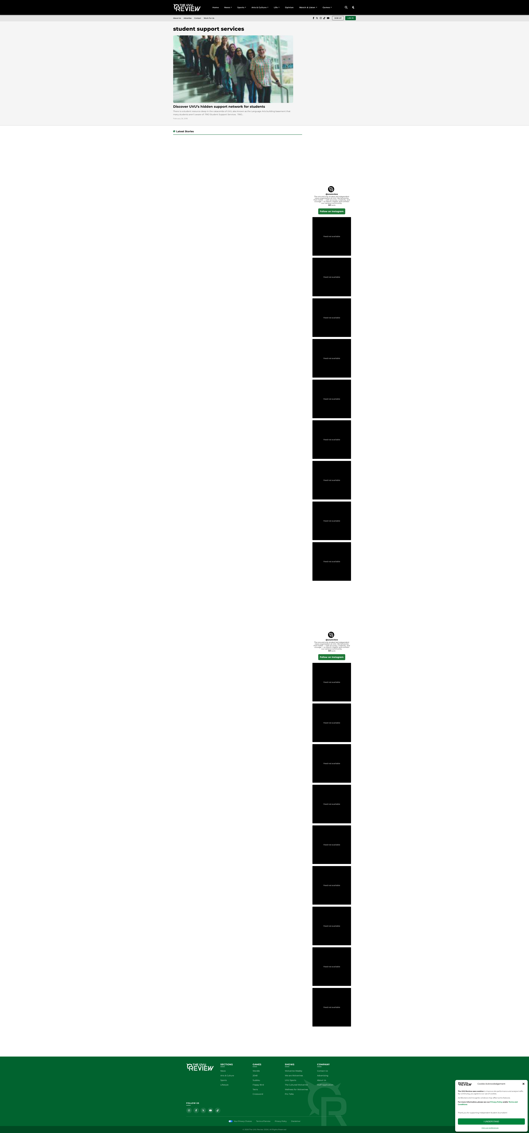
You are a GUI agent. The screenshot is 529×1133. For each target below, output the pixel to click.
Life (276, 7)
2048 (255, 1075)
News (227, 7)
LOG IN (350, 18)
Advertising (322, 1075)
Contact (197, 18)
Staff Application (325, 1085)
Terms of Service (263, 1121)
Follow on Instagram (332, 211)
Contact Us (322, 1071)
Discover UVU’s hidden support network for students (219, 107)
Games (326, 7)
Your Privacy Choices (243, 1121)
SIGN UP (338, 18)
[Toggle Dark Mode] (353, 7)
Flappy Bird (258, 1085)
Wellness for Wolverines (296, 1089)
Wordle (256, 1071)
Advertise (187, 18)
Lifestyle (224, 1085)
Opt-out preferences (490, 1128)
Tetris (255, 1089)
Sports (240, 7)
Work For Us (209, 18)
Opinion (289, 7)
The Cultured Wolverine (296, 1085)
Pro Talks (289, 1094)
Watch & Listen (307, 7)
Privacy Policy (281, 1121)
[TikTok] (324, 18)
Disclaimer (295, 1121)
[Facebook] (313, 18)
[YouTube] (328, 18)
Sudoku (256, 1080)
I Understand (491, 1121)
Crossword (258, 1094)
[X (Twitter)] (317, 18)
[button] (523, 1083)
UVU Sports (290, 1080)
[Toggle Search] (346, 7)
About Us (177, 18)
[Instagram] (321, 18)
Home (215, 7)
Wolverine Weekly (293, 1071)
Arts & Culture (259, 7)
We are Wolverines (294, 1075)
